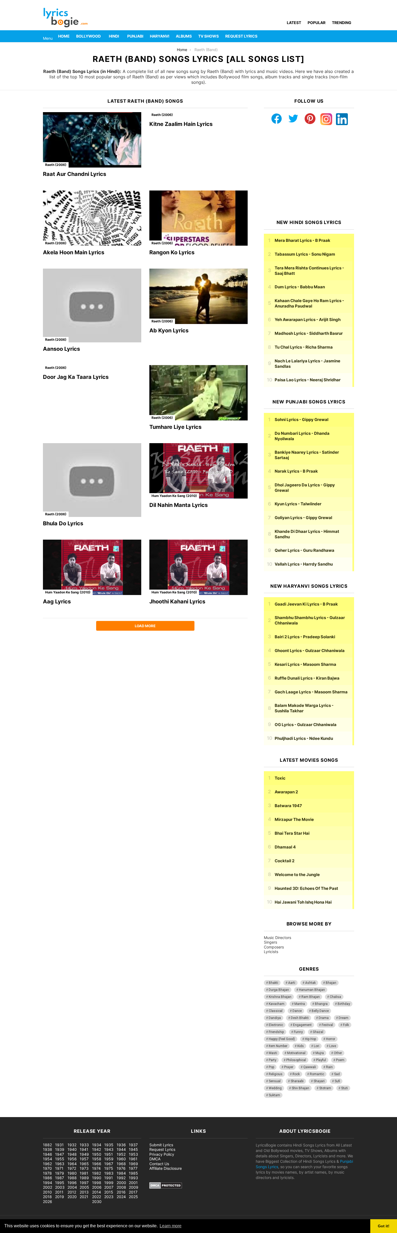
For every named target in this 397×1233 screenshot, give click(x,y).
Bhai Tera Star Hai (292, 833)
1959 (108, 1159)
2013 (84, 1192)
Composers (274, 947)
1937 (133, 1144)
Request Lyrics (241, 36)
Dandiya (275, 1018)
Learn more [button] (170, 1226)
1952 (121, 1154)
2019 (59, 1196)
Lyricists (271, 951)
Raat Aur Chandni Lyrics (74, 174)
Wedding (275, 1088)
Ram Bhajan (310, 997)
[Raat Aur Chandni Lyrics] (92, 140)
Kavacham (276, 1004)
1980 (72, 1173)
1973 (84, 1168)
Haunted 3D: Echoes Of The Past (306, 888)
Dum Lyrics (300, 286)
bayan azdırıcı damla (50, 1114)
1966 (96, 1163)
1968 (121, 1163)
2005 (84, 1187)
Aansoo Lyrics (61, 349)
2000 (121, 1182)
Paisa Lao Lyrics (308, 379)
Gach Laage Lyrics (311, 691)
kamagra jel (96, 1114)
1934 (96, 1144)
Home (64, 36)
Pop (271, 1067)
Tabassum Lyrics (305, 254)
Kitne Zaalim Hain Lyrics (181, 124)
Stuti (344, 1088)
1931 (59, 1144)
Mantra (299, 1004)
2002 (47, 1187)
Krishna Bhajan (280, 997)
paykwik (77, 1114)
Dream (343, 1018)
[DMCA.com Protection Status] (165, 1187)
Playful (321, 1060)
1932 (72, 1144)
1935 (108, 1144)
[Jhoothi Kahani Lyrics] (198, 567)
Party (272, 1060)
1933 (84, 1144)
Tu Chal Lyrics (304, 347)
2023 (108, 1196)
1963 (59, 1163)
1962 (47, 1163)
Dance (297, 1011)
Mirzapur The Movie (294, 819)
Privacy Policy (161, 1154)
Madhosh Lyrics (309, 333)
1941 (84, 1149)
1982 (96, 1173)
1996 (72, 1182)
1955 (59, 1159)
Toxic (280, 778)
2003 (60, 1187)
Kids (300, 1046)
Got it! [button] (383, 1226)
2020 (72, 1196)
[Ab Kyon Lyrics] (198, 296)
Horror (330, 1039)
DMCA (154, 1159)
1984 (121, 1173)
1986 (47, 1177)
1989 (84, 1177)
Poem (340, 1060)
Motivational (296, 1053)
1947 (59, 1154)
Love (332, 1046)
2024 (121, 1196)
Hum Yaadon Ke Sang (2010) (174, 496)
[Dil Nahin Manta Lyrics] (198, 471)
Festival (327, 1025)
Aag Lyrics (57, 601)
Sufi (337, 1081)
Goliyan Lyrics (303, 517)
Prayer (288, 1067)
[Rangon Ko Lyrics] (198, 218)
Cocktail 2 (284, 860)
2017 (133, 1192)
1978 (47, 1173)
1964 (72, 1163)
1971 (59, 1168)
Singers (270, 942)
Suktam (274, 1095)
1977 (133, 1168)
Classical (275, 1011)
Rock (296, 1074)
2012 (72, 1192)
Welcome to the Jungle (297, 874)
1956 (72, 1159)
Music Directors (277, 937)
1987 (59, 1177)
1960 (121, 1159)
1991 (108, 1177)
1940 (72, 1149)
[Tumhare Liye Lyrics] (198, 392)
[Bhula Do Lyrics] (92, 480)
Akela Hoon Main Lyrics (73, 252)
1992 (121, 1177)
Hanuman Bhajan (312, 990)
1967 (108, 1163)
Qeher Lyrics (304, 550)
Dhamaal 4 (285, 847)
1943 (108, 1149)
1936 (121, 1144)
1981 (84, 1173)
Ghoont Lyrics (310, 650)
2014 (96, 1192)
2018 (47, 1196)
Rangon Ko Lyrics (171, 252)
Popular (316, 22)
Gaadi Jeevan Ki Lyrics (306, 604)
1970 (47, 1168)
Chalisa (335, 997)
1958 (96, 1159)
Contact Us (159, 1163)
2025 (133, 1196)
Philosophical (296, 1060)
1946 (47, 1154)
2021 (84, 1196)
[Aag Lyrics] (92, 567)
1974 (96, 1168)
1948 (72, 1154)
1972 (72, 1168)
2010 (47, 1192)
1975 (108, 1168)
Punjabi (135, 36)
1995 (59, 1182)
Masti (273, 1053)
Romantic (317, 1074)
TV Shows (208, 36)
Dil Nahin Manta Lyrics (178, 505)
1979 (59, 1173)
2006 (97, 1187)
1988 (72, 1177)
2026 (47, 1201)
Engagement (302, 1025)
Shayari (319, 1081)
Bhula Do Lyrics (63, 523)
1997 (84, 1182)
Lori (316, 1046)
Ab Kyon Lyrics (169, 330)
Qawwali (309, 1067)
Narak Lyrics (296, 471)
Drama (324, 1018)
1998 (96, 1182)
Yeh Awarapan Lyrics (308, 319)
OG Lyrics (306, 724)
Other (338, 1053)
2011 (59, 1192)
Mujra (319, 1053)
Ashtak (310, 983)
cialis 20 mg (10, 1114)
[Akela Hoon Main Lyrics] (92, 218)
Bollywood (88, 36)
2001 (133, 1182)
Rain (329, 1067)
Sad (337, 1074)
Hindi (114, 36)
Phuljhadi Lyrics (304, 738)
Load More (145, 626)
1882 (47, 1144)
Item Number (278, 1046)
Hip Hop (310, 1039)
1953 (133, 1154)
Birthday (344, 1004)
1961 (133, 1159)
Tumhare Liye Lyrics (175, 427)
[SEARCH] (351, 36)
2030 (97, 1201)
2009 (133, 1187)
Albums (184, 36)
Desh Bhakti (300, 1018)
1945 (133, 1149)
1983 (108, 1173)
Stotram (325, 1088)
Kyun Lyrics (298, 503)
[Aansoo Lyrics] (92, 305)
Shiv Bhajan (300, 1088)
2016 (121, 1192)
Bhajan (331, 983)
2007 (108, 1187)
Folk (346, 1025)
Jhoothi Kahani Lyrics (177, 601)
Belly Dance (320, 1011)
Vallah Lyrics (304, 564)
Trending (341, 22)
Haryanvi (159, 36)
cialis (26, 1114)
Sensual (275, 1081)
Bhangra (321, 1004)
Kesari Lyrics (305, 664)
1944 (121, 1149)
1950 (96, 1154)
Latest (294, 22)
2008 (121, 1187)
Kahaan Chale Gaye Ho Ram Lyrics (309, 303)
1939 (59, 1149)
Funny (298, 1032)
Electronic (276, 1025)
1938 (47, 1149)
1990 (96, 1177)
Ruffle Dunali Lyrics (307, 678)
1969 (133, 1163)
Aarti (291, 983)
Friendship (276, 1032)
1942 (96, 1149)
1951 (108, 1154)
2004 (72, 1187)
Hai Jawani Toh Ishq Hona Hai (303, 902)
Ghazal (318, 1032)
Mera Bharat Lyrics (302, 240)
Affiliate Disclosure (165, 1168)
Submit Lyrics (161, 1144)
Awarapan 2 (286, 791)
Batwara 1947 (288, 805)
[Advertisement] (308, 172)
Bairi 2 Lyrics (305, 636)
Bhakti (273, 983)
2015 (108, 1192)
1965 (84, 1163)
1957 (84, 1159)
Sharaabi (297, 1081)
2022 (96, 1196)
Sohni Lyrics (301, 419)
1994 (47, 1182)
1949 (84, 1154)
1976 (121, 1168)
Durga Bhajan (279, 990)
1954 (47, 1159)
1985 (133, 1173)
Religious (275, 1074)
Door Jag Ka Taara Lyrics (76, 377)
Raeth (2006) (55, 165)
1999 (108, 1182)
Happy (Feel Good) (282, 1039)
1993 (133, 1177)
